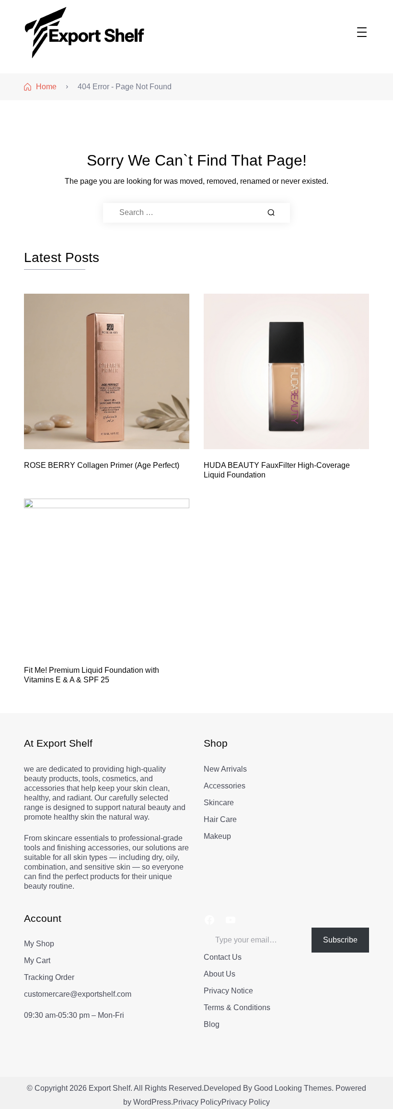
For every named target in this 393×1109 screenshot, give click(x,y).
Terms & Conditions (237, 1007)
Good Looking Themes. (294, 1088)
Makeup (217, 836)
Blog (212, 1024)
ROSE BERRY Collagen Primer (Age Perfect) (101, 465)
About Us (219, 974)
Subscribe (340, 940)
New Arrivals (225, 769)
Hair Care (220, 819)
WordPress (152, 1102)
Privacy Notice (228, 991)
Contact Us (223, 957)
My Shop (39, 944)
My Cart (37, 960)
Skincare (219, 803)
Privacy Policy (197, 1102)
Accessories (224, 786)
